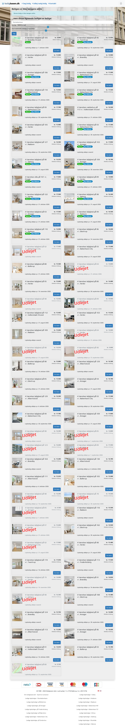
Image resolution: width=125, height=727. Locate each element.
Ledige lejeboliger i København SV (87, 709)
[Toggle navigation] (121, 3)
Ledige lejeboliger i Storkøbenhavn (36, 698)
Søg (14, 33)
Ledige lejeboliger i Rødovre (87, 702)
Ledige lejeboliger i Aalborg (87, 717)
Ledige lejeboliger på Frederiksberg (36, 709)
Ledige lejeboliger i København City (36, 717)
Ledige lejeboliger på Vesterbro (36, 720)
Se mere (56, 50)
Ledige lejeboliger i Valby (87, 695)
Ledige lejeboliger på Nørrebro (36, 713)
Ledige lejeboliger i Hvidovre (87, 698)
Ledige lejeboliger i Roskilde (87, 720)
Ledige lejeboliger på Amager (36, 706)
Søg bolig (27, 3)
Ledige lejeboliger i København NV (87, 706)
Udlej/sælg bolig (40, 3)
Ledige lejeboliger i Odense (87, 724)
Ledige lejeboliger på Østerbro (36, 702)
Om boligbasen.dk (30, 695)
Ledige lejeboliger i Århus (87, 713)
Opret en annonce (42, 695)
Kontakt (52, 3)
